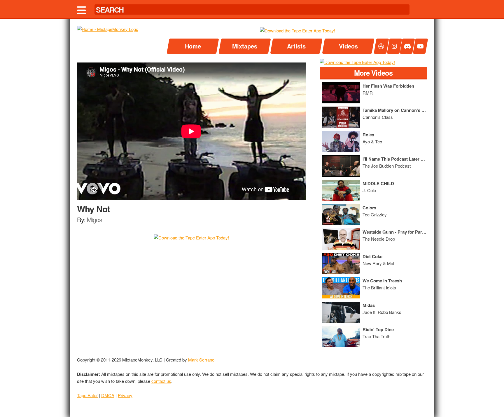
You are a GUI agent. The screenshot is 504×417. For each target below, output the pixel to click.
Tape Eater (87, 395)
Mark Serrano (201, 360)
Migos (94, 219)
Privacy (125, 395)
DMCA (107, 395)
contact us (161, 381)
